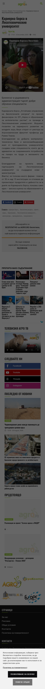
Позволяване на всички (22, 674)
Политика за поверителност (15, 668)
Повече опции (22, 682)
